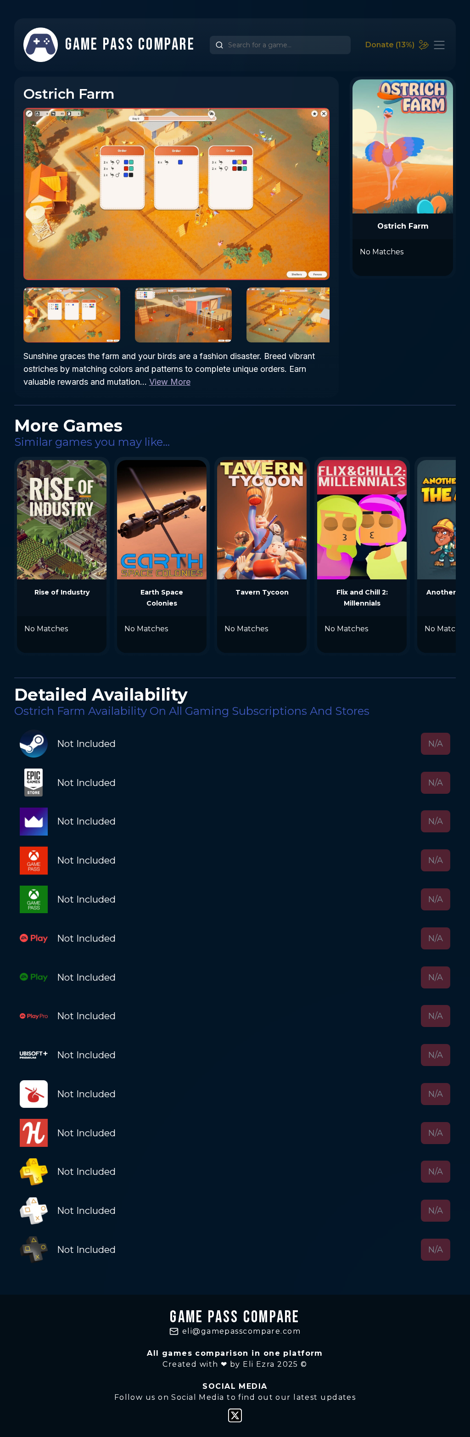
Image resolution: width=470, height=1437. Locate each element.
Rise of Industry (62, 592)
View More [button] (169, 382)
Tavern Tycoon (262, 592)
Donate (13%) (389, 44)
